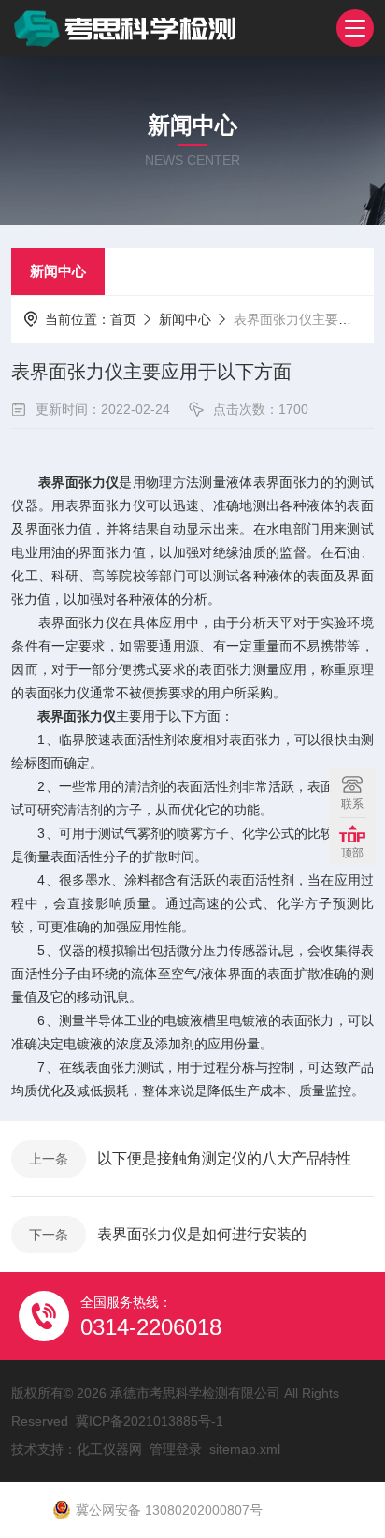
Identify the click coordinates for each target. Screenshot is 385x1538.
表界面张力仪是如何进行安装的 (202, 1234)
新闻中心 (58, 271)
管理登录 (176, 1449)
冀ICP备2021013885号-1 (149, 1420)
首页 (123, 319)
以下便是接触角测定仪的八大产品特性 (224, 1158)
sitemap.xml (244, 1449)
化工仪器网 (109, 1449)
